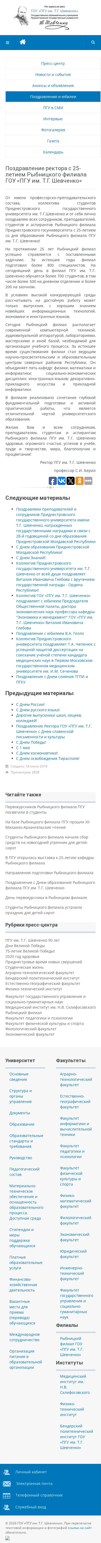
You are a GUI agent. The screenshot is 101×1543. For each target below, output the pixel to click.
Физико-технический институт (33, 988)
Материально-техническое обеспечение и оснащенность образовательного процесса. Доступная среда (26, 1202)
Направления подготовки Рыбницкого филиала (49, 872)
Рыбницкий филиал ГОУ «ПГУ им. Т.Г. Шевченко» (71, 1346)
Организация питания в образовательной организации (25, 1359)
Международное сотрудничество (24, 1337)
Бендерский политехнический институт (42, 978)
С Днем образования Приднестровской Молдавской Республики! (52, 549)
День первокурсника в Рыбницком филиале (46, 897)
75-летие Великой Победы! (30, 951)
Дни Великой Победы (25, 945)
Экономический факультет (30, 1034)
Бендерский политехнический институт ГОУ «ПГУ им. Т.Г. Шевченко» (76, 1436)
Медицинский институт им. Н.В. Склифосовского (50, 1007)
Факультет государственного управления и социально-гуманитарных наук (45, 999)
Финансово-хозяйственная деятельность (23, 1285)
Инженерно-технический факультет (72, 1273)
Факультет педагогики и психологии (39, 1018)
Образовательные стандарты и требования (26, 1141)
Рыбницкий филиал (23, 1012)
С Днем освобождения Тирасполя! (47, 758)
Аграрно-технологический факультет (39, 972)
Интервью (53, 118)
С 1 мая (23, 747)
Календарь (53, 152)
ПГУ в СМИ (53, 107)
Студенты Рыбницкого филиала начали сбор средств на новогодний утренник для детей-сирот (46, 842)
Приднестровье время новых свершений (43, 961)
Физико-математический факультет (75, 1201)
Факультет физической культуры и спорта (44, 1023)
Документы (19, 1112)
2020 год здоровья (22, 956)
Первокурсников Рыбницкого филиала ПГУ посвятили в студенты (45, 809)
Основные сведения (19, 1076)
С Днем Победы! (31, 742)
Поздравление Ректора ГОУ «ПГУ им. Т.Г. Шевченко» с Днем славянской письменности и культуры (54, 731)
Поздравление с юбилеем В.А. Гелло (50, 633)
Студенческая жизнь (24, 967)
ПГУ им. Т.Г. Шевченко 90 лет (32, 940)
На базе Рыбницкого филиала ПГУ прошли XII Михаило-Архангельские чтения (47, 824)
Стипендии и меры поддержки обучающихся (22, 1237)
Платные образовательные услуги (26, 1262)
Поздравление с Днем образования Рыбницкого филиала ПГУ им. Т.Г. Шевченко (50, 885)
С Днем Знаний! (31, 557)
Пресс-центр (53, 63)
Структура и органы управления (20, 1096)
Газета (53, 140)
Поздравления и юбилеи (53, 96)
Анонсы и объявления (53, 85)
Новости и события (53, 74)
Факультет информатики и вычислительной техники (76, 1126)
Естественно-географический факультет (42, 983)
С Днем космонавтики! (37, 753)
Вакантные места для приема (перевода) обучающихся (22, 1312)
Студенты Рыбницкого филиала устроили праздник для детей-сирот (43, 910)
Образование (21, 1124)
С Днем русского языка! (38, 709)
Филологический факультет (31, 1028)
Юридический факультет (73, 1254)
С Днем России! (30, 704)
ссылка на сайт (80, 1527)
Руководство (20, 1157)
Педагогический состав (24, 1171)
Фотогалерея (53, 129)
